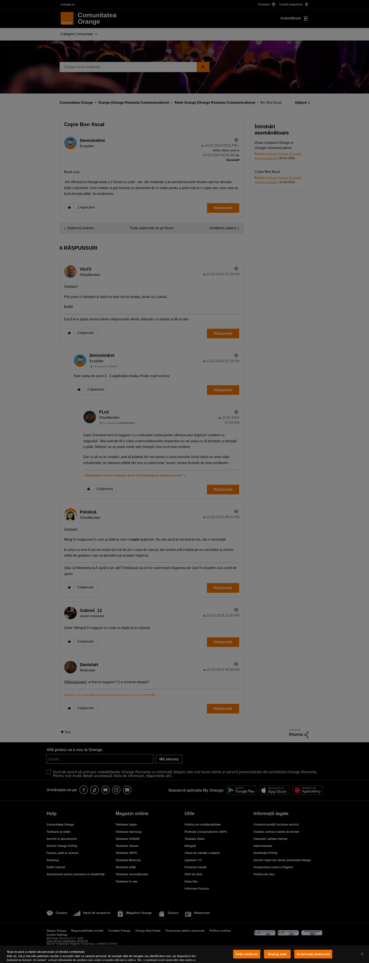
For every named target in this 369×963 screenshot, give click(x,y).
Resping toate (277, 954)
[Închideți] (362, 954)
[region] (184, 954)
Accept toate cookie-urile (313, 954)
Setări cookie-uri (247, 954)
